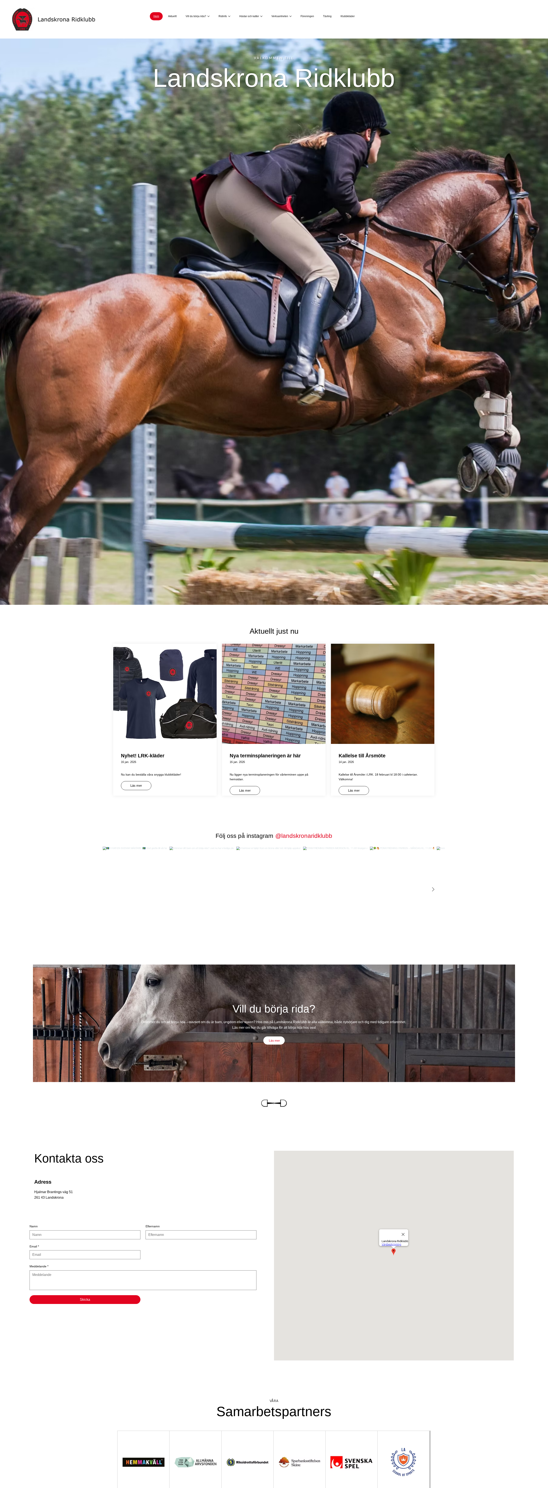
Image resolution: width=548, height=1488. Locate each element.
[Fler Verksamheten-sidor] (290, 16)
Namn (34, 1226)
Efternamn (153, 1226)
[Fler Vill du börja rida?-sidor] (208, 16)
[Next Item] (433, 889)
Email (34, 1246)
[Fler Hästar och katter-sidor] (261, 16)
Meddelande (39, 1266)
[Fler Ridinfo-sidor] (229, 16)
